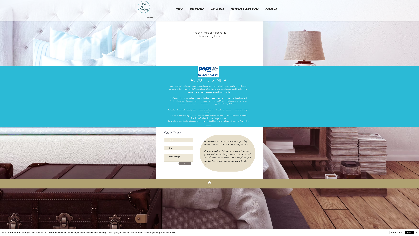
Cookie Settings (396, 232)
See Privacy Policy (169, 232)
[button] (197, 8)
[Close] (416, 232)
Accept (409, 232)
